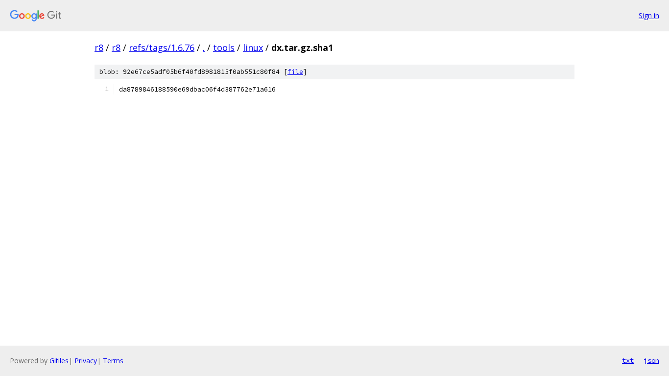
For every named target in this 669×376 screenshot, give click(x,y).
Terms (113, 360)
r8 (99, 47)
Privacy (85, 360)
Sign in (649, 15)
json (651, 360)
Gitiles (59, 360)
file (295, 72)
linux (253, 47)
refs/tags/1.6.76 (161, 47)
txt (628, 360)
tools (224, 47)
